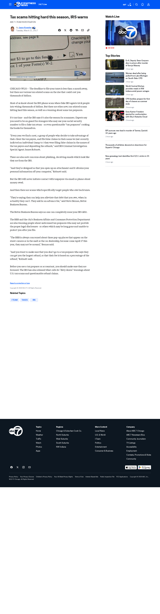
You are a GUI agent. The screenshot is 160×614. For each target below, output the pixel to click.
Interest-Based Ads (92, 476)
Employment (131, 451)
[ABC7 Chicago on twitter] (17, 467)
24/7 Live (42, 4)
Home (38, 431)
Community (131, 459)
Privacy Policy (13, 476)
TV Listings (130, 443)
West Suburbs (62, 439)
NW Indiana (61, 447)
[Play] (127, 32)
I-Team (97, 439)
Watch (38, 443)
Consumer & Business (104, 451)
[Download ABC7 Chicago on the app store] (131, 467)
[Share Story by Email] (82, 30)
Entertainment (101, 447)
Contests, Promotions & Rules (138, 455)
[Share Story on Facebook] (59, 30)
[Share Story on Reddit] (71, 30)
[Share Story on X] (65, 30)
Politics (98, 443)
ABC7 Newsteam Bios (135, 435)
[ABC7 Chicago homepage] (25, 4)
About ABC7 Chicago (135, 431)
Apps (38, 451)
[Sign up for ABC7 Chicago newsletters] (29, 467)
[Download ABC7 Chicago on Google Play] (144, 467)
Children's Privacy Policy (44, 476)
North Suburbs (62, 435)
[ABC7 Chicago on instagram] (23, 467)
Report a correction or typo (20, 283)
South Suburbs (62, 443)
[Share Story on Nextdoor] (77, 30)
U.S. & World (100, 435)
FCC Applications (122, 476)
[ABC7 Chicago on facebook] (11, 467)
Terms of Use (79, 476)
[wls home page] (16, 431)
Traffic (38, 439)
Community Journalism (136, 439)
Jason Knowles (25, 27)
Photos (39, 447)
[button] (10, 4)
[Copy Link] (88, 30)
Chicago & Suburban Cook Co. (69, 431)
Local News (100, 431)
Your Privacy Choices (27, 476)
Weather (39, 435)
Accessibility (131, 447)
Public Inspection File (107, 476)
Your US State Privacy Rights (63, 476)
